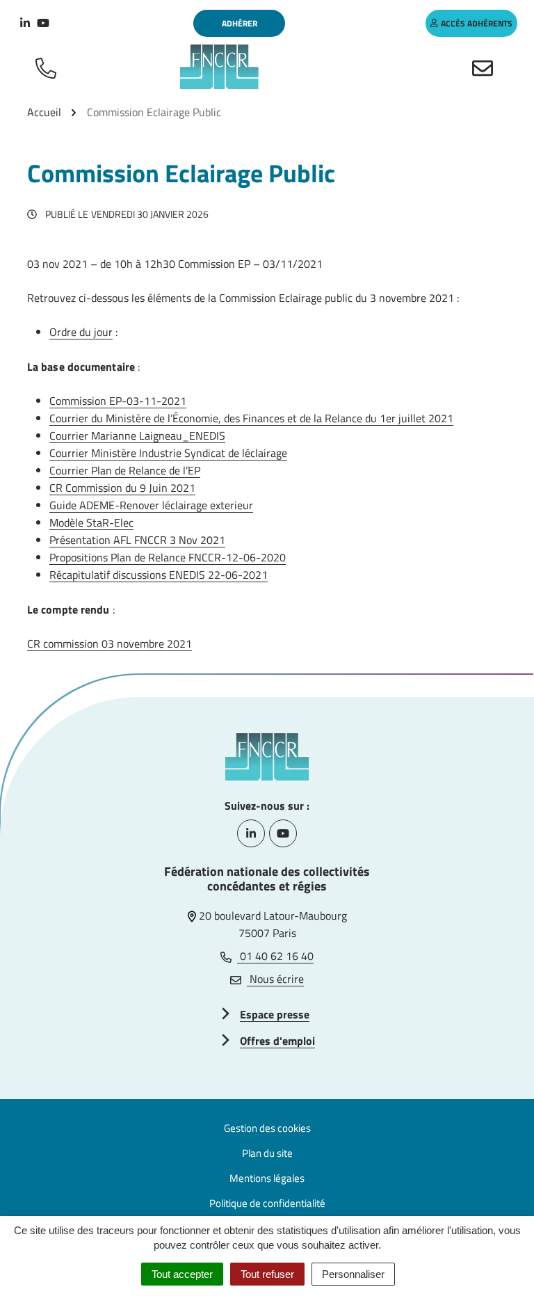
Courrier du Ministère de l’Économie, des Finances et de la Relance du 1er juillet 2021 (251, 418)
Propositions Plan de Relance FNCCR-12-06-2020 (167, 557)
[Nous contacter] (485, 66)
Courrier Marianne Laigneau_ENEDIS (137, 435)
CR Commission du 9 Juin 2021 (122, 487)
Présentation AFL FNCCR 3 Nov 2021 (137, 539)
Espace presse (274, 1014)
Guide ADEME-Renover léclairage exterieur (151, 505)
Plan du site (267, 1153)
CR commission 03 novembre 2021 (109, 643)
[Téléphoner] (48, 66)
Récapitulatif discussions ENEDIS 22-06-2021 (158, 574)
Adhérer (239, 23)
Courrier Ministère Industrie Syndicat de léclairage (168, 453)
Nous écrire (275, 978)
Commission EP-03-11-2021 (117, 400)
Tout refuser (267, 1274)
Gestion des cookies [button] (267, 1128)
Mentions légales (267, 1178)
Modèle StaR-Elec (91, 522)
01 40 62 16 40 (275, 955)
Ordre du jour (81, 331)
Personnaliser (353, 1274)
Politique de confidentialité (267, 1203)
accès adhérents (476, 23)
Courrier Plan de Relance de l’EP (124, 470)
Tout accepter (182, 1274)
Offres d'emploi (277, 1040)
